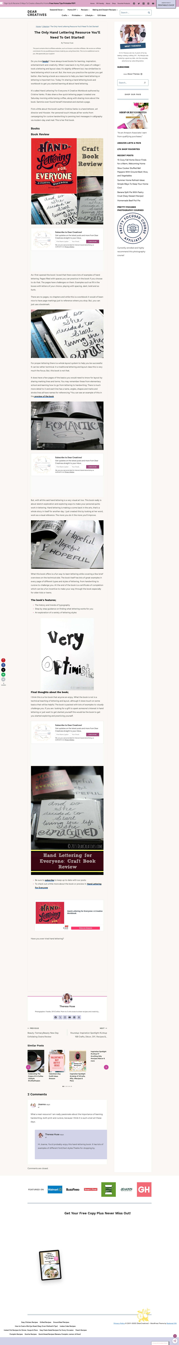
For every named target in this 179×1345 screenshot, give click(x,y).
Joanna (42, 1104)
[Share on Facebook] (3, 665)
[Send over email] (3, 674)
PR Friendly (100, 3)
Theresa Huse (68, 43)
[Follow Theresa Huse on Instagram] (65, 1017)
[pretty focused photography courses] (132, 228)
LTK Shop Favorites (128, 149)
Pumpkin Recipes (16, 1334)
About (108, 3)
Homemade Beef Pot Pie (128, 200)
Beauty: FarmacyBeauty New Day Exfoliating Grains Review (43, 1032)
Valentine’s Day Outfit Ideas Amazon (55, 1076)
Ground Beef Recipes (61, 1322)
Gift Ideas (101, 15)
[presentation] (36, 1061)
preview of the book (44, 396)
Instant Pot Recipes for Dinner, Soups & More (21, 1330)
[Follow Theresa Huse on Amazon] (79, 1017)
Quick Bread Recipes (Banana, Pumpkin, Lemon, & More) (60, 1334)
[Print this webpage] (3, 679)
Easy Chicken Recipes (29, 1322)
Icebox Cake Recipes (68, 1326)
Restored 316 (172, 1323)
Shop (114, 3)
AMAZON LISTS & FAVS (129, 143)
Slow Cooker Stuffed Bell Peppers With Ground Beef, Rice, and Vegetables (132, 172)
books (45, 61)
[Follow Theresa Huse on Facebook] (56, 1017)
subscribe (49, 880)
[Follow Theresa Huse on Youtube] (70, 1017)
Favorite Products (124, 3)
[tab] (63, 1086)
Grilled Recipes (45, 1322)
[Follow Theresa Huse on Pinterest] (74, 1017)
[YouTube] (153, 3)
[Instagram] (144, 3)
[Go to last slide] (28, 1067)
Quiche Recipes (31, 1334)
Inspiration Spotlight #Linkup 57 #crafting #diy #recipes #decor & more (98, 1056)
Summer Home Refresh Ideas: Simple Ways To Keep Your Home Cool (132, 184)
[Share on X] (3, 670)
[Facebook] (134, 3)
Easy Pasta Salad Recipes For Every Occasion (57, 1330)
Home (92, 3)
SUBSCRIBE (123, 67)
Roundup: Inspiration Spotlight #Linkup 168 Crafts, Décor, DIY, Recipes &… (88, 1032)
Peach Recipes (81, 1330)
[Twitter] (139, 3)
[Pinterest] (148, 3)
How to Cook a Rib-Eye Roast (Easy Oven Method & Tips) (36, 1326)
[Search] (145, 82)
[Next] (106, 1067)
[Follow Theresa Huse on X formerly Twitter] (60, 1017)
